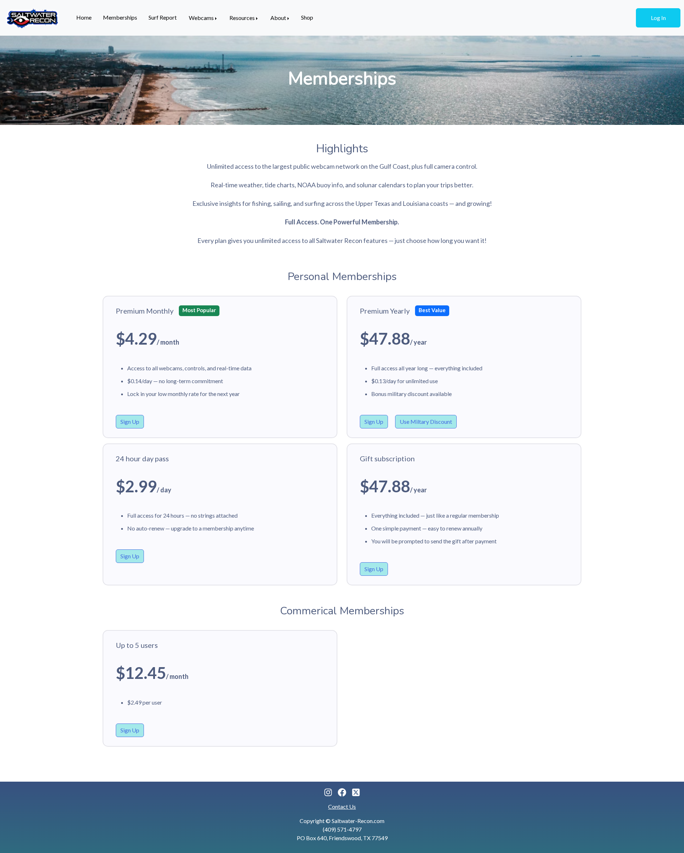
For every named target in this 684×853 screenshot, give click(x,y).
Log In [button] (658, 17)
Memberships (120, 17)
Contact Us (342, 806)
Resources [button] (242, 17)
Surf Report (163, 17)
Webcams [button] (201, 17)
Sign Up (129, 421)
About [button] (278, 17)
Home (84, 17)
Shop (307, 17)
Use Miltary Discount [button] (426, 421)
